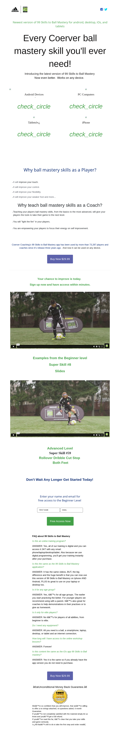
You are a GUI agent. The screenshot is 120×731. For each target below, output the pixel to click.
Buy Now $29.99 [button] (60, 259)
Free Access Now (60, 521)
